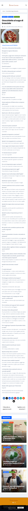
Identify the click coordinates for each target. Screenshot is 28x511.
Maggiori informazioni (12, 507)
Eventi (11, 422)
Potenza (21, 26)
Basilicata (5, 16)
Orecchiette (15, 26)
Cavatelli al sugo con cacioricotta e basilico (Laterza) (13, 462)
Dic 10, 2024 (8, 440)
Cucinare (11, 16)
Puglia (19, 447)
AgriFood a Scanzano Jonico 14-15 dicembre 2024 (13, 437)
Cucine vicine (7, 447)
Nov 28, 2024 (8, 465)
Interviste (17, 16)
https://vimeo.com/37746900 (10, 45)
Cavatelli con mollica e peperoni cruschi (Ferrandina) (13, 487)
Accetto (20, 507)
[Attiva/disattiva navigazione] (2, 5)
